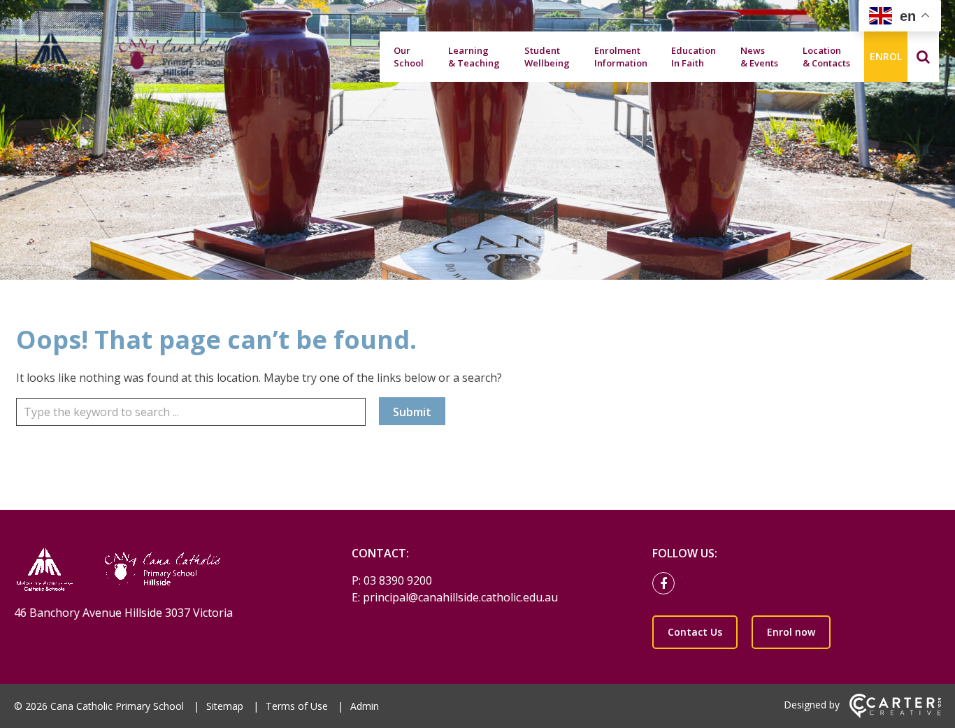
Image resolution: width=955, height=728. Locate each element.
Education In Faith (693, 56)
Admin (364, 706)
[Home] (158, 571)
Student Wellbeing (547, 56)
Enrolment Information (620, 56)
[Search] (923, 56)
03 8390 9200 (398, 580)
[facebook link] (667, 584)
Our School (409, 56)
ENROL (886, 56)
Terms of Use (297, 706)
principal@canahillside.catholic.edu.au (460, 597)
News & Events (759, 56)
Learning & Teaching (474, 56)
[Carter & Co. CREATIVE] (895, 714)
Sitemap (224, 706)
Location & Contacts (826, 56)
